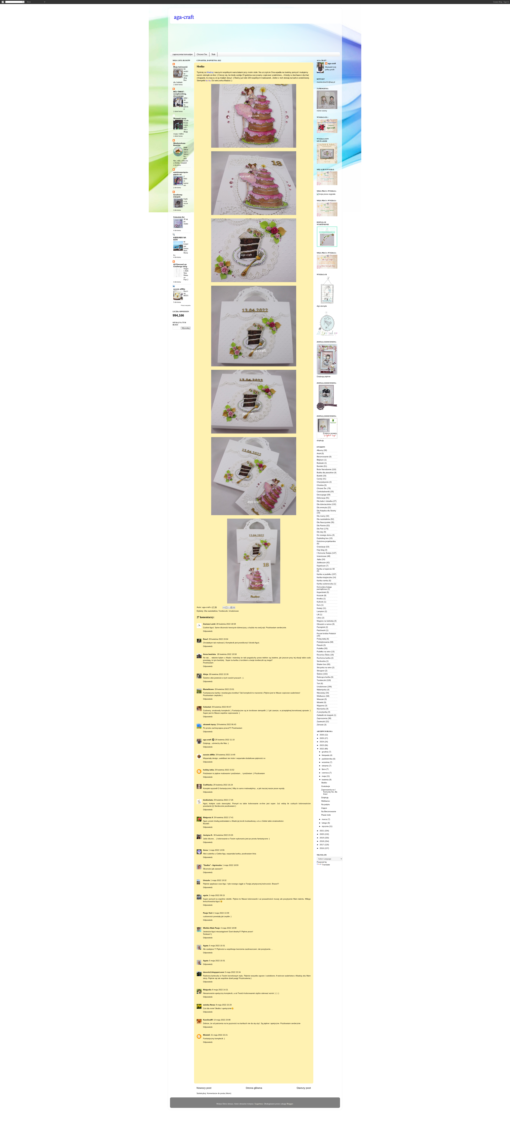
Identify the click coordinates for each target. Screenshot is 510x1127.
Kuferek (320, 602)
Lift (318, 615)
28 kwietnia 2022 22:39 (218, 674)
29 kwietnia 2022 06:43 (226, 724)
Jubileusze (321, 563)
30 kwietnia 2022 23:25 (223, 835)
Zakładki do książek (325, 715)
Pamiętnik (321, 627)
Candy (319, 479)
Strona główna (254, 1088)
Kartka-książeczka (324, 577)
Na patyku (325, 804)
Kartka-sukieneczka (325, 584)
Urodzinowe (234, 611)
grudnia (325, 752)
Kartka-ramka (322, 581)
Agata (205, 946)
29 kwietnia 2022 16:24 (223, 785)
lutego (325, 823)
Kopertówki (321, 592)
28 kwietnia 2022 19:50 (227, 654)
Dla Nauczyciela (323, 522)
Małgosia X (208, 817)
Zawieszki (321, 722)
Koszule (320, 595)
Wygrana (320, 706)
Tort (318, 683)
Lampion (320, 611)
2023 (322, 745)
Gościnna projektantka (326, 541)
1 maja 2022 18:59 (230, 865)
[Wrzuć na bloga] (226, 607)
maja (324, 776)
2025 (322, 738)
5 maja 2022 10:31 (217, 946)
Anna (205, 850)
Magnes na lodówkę (325, 621)
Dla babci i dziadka (325, 501)
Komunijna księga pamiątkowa (324, 588)
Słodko (324, 783)
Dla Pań (320, 529)
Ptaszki (320, 645)
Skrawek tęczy (179, 118)
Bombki (320, 466)
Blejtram (320, 460)
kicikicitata (208, 800)
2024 (322, 742)
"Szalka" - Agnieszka (212, 865)
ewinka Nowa (209, 1005)
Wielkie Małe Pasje (211, 928)
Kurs (319, 605)
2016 (322, 848)
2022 (322, 749)
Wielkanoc (321, 696)
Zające (324, 808)
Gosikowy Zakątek (177, 196)
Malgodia (207, 990)
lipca (324, 769)
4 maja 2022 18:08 (228, 928)
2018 (322, 841)
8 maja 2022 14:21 (220, 990)
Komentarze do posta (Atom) (219, 1093)
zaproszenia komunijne (183, 54)
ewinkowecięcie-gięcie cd (180, 173)
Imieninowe (321, 556)
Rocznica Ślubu (323, 655)
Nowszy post (204, 1088)
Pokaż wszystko (186, 305)
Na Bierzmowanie (328, 812)
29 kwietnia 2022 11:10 (225, 740)
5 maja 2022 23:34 (233, 972)
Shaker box (321, 664)
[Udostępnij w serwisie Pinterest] (234, 607)
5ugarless (259, 1104)
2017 (322, 845)
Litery (319, 618)
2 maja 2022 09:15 (217, 895)
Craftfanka (207, 785)
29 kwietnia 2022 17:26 (223, 800)
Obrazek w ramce (324, 624)
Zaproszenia (322, 718)
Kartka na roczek (186, 202)
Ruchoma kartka (324, 658)
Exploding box (323, 538)
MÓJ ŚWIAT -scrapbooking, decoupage (179, 94)
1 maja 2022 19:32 (218, 880)
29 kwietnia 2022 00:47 (221, 707)
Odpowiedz (207, 631)
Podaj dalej (321, 639)
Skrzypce (320, 671)
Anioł (319, 453)
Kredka (320, 599)
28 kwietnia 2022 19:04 (218, 639)
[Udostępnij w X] (229, 607)
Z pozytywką (322, 712)
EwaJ (205, 639)
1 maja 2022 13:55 (216, 850)
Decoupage (321, 495)
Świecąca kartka (323, 677)
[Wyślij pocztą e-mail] (224, 607)
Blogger (290, 1104)
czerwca (325, 773)
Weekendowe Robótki (179, 144)
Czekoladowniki (323, 492)
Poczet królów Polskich (326, 634)
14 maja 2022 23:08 (222, 1020)
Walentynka (321, 690)
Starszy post (304, 1088)
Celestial (207, 707)
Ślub (213, 54)
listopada (326, 755)
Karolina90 (208, 1020)
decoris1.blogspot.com (213, 972)
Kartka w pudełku (324, 574)
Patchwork (321, 630)
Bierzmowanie (323, 457)
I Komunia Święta (324, 553)
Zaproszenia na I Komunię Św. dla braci (329, 792)
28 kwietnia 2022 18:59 (226, 624)
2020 (322, 834)
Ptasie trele (326, 815)
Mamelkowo (208, 689)
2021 (322, 831)
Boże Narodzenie (324, 469)
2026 (322, 735)
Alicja (205, 674)
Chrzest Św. (202, 54)
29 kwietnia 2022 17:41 (223, 817)
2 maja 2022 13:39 (221, 913)
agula (205, 895)
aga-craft (184, 16)
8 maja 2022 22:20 (224, 1005)
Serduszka (321, 661)
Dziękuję (324, 798)
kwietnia (325, 780)
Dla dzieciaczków (324, 504)
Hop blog (320, 550)
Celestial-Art (178, 217)
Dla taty (320, 532)
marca (325, 819)
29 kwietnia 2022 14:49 (225, 755)
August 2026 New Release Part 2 (186, 274)
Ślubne (320, 674)
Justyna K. (208, 835)
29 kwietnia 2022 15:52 (224, 770)
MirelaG (206, 1035)
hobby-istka (208, 770)
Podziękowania (323, 642)
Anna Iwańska (209, 654)
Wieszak (320, 699)
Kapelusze (321, 566)
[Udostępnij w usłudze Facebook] (231, 607)
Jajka (319, 559)
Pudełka (320, 648)
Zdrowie (320, 725)
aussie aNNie (209, 755)
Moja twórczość (180, 67)
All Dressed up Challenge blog (180, 265)
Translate (326, 865)
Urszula (206, 880)
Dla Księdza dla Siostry (326, 511)
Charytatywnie (323, 482)
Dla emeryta (322, 507)
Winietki (320, 702)
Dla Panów (321, 526)
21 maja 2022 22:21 (219, 1035)
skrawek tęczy (209, 724)
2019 (322, 838)
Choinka (320, 485)
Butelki (319, 476)
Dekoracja (321, 498)
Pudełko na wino (324, 652)
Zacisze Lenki (209, 624)
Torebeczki (223, 611)
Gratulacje (321, 547)
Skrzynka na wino (324, 668)
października (327, 759)
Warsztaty (321, 693)
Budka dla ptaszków (325, 473)
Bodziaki (320, 463)
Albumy (320, 450)
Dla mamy (321, 516)
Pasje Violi (207, 913)
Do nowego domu (324, 535)
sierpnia (325, 766)
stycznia (325, 826)
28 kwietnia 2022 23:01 (224, 689)
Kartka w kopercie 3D (326, 569)
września (326, 762)
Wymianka (321, 709)
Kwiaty (319, 608)
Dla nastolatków (210, 611)
